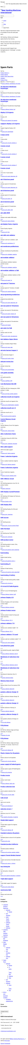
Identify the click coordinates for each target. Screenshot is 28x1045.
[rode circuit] (7, 795)
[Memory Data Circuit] (7, 678)
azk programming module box (10, 294)
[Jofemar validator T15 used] (7, 631)
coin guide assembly (7, 372)
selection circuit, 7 (6, 809)
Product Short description (7, 76)
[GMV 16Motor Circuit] (8, 476)
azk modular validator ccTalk (10, 270)
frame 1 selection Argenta (9, 456)
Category (3, 78)
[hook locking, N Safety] (10, 572)
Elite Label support (7, 447)
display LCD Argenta (7, 112)
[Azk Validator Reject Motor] (9, 336)
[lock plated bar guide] (7, 642)
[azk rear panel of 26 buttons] (8, 314)
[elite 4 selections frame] (7, 431)
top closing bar (5, 866)
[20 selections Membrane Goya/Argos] (10, 84)
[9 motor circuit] (9, 165)
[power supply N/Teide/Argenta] (8, 761)
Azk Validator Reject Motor (9, 339)
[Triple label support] (11, 876)
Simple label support (7, 820)
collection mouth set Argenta (10, 397)
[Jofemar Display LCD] (8, 594)
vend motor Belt (6, 890)
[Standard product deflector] (5, 841)
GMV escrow (4, 517)
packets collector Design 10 (9, 692)
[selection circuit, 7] (7, 806)
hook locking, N (5, 564)
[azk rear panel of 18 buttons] (9, 303)
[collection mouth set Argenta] (9, 394)
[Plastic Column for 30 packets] (7, 750)
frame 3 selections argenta (9, 467)
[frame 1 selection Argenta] (8, 453)
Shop (4, 24)
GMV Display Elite (6, 504)
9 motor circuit (5, 168)
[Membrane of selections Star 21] (9, 665)
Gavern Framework (5, 1043)
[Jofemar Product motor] (7, 607)
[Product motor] (6, 772)
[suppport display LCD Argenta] (9, 120)
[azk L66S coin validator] (5, 232)
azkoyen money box (7, 361)
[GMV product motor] (6, 537)
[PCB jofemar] (5, 722)
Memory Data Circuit (7, 681)
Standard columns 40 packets (10, 833)
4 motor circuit (5, 146)
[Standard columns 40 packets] (7, 830)
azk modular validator (7, 257)
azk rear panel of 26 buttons (10, 317)
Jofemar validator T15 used (9, 634)
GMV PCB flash (5, 529)
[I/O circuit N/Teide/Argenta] (7, 583)
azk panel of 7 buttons (8, 283)
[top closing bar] (8, 863)
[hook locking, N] (8, 561)
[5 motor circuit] (9, 154)
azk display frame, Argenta (9, 224)
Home (4, 21)
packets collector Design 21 (9, 714)
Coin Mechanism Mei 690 (8, 384)
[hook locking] (10, 550)
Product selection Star (8, 786)
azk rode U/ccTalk (6, 328)
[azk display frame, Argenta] (8, 221)
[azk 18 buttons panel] (9, 176)
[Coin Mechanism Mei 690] (6, 381)
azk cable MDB (5, 213)
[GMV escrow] (7, 514)
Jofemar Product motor (8, 610)
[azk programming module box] (8, 291)
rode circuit (4, 798)
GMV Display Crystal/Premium (10, 491)
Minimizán (7, 1040)
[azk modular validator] (9, 254)
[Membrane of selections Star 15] (9, 654)
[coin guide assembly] (7, 370)
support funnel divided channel (11, 855)
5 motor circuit (5, 157)
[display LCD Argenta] (8, 109)
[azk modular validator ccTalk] (9, 267)
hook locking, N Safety (8, 575)
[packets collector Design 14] (7, 700)
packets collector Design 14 (9, 703)
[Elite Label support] (9, 444)
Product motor (5, 775)
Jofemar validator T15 (7, 623)
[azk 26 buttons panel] (9, 187)
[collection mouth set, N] (10, 405)
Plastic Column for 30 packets (10, 753)
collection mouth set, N (8, 408)
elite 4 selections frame (8, 434)
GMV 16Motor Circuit (7, 478)
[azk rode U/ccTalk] (6, 325)
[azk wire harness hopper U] (7, 347)
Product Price (4, 80)
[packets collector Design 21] (7, 711)
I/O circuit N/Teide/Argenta (9, 586)
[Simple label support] (9, 817)
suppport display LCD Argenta (10, 123)
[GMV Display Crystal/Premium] (5, 488)
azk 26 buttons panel (7, 190)
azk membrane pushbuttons (10, 246)
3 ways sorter (5, 135)
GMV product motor (7, 540)
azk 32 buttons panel (7, 202)
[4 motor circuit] (9, 143)
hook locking (5, 553)
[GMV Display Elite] (6, 501)
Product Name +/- (5, 73)
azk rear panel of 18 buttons (10, 306)
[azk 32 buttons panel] (6, 199)
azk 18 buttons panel (7, 179)
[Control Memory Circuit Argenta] (8, 416)
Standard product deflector (9, 844)
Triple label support (7, 879)
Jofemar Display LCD (7, 597)
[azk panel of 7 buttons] (6, 280)
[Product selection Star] (8, 783)
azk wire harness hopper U (9, 350)
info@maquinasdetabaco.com (8, 1031)
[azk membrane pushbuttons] (8, 243)
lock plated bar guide (7, 645)
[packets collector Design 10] (7, 689)
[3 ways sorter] (7, 132)
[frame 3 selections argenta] (8, 464)
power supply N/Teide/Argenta (11, 764)
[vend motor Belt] (7, 887)
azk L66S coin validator (8, 235)
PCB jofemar (4, 725)
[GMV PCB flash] (10, 525)
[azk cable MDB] (7, 210)
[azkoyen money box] (7, 358)
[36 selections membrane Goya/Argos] (10, 96)
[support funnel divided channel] (10, 852)
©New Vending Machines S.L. (17, 1039)
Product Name (4, 75)
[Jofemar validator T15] (7, 620)
